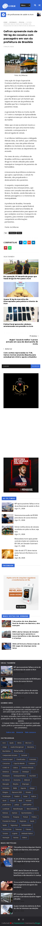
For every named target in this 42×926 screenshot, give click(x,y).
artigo (5, 747)
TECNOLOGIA (7, 829)
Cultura (15, 768)
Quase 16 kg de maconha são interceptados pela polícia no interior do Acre (21, 301)
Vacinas (15, 838)
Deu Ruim (33, 776)
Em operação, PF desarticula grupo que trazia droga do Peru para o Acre (20, 277)
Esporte (23, 788)
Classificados (20, 759)
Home (5, 22)
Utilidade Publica (27, 833)
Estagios (5, 792)
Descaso (15, 772)
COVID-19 (6, 768)
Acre (4, 743)
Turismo (5, 833)
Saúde (5, 825)
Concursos (6, 763)
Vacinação (6, 838)
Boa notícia (6, 751)
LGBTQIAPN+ (27, 805)
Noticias (5, 813)
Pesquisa (16, 817)
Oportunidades (26, 813)
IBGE (20, 801)
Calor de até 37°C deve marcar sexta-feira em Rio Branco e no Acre (26, 553)
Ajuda (11, 743)
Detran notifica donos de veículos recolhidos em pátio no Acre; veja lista (27, 529)
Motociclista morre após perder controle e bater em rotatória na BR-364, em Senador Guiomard (26, 541)
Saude (32, 821)
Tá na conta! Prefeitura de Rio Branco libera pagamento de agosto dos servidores (27, 884)
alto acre (28, 743)
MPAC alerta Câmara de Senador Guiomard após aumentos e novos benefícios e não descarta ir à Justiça (27, 873)
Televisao (18, 829)
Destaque (25, 772)
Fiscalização (6, 796)
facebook (35, 366)
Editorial (27, 780)
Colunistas (32, 759)
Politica (34, 817)
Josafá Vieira (7, 805)
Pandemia (6, 817)
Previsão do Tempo (9, 821)
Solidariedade (26, 825)
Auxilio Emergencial (17, 747)
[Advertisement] (21, 433)
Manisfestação (18, 809)
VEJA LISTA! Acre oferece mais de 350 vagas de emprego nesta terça (25, 646)
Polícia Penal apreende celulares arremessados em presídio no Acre (18, 325)
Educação (6, 784)
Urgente (14, 833)
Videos (24, 838)
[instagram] (23, 920)
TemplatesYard (19, 923)
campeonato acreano (10, 755)
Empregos (25, 784)
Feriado (28, 792)
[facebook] (19, 920)
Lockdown (6, 809)
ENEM (15, 788)
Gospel (12, 801)
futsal (25, 796)
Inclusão (28, 801)
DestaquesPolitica (20, 776)
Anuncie (20, 732)
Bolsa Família (18, 751)
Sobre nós (10, 732)
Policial (21, 22)
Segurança (14, 825)
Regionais (23, 821)
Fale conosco (30, 732)
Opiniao (14, 813)
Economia (17, 780)
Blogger (37, 923)
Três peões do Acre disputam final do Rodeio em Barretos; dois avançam (26, 623)
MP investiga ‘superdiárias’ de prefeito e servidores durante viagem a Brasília (27, 896)
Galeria (33, 796)
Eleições (15, 784)
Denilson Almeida (27, 768)
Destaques (13, 22)
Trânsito (28, 829)
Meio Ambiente (32, 809)
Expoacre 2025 (17, 792)
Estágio (32, 788)
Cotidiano (32, 763)
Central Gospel (7, 759)
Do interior (6, 780)
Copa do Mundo (19, 763)
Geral (4, 801)
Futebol (16, 796)
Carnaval (24, 755)
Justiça (17, 805)
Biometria (30, 747)
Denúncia (6, 772)
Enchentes (6, 788)
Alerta (19, 743)
